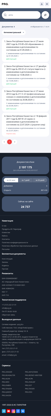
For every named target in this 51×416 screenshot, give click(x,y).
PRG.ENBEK (6, 385)
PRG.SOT (28, 385)
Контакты (6, 239)
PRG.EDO (28, 392)
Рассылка (5, 249)
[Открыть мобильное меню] (47, 4)
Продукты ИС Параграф (11, 229)
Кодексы (5, 265)
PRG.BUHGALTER (8, 375)
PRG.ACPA (29, 378)
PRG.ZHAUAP (30, 382)
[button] (14, 32)
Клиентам (6, 232)
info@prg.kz (7, 308)
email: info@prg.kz (9, 355)
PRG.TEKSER (30, 389)
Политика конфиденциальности (15, 242)
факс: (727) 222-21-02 (10, 352)
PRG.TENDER (7, 389)
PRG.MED (5, 382)
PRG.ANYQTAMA (31, 372)
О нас (4, 226)
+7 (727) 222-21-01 (9, 305)
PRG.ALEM (6, 378)
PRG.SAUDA (6, 395)
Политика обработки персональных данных (20, 246)
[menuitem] (22, 226)
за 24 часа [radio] (11, 180)
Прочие (5, 269)
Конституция (7, 259)
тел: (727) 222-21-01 (10, 348)
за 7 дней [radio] (25, 180)
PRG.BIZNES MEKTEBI (33, 375)
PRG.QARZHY (7, 392)
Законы (5, 262)
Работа (4, 236)
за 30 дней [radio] (40, 180)
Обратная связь (8, 315)
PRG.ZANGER (7, 372)
